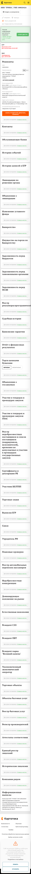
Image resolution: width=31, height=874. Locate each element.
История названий (8, 80)
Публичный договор (22, 826)
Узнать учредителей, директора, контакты (15, 113)
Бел (27, 70)
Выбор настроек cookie (15, 837)
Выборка (16, 17)
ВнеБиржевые (16, 367)
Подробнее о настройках (15, 859)
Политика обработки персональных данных (15, 834)
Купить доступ (22, 34)
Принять (15, 864)
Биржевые (7, 367)
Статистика (4, 826)
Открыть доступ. (22, 119)
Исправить (7, 17)
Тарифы (10, 830)
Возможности (5, 823)
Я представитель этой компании (13, 24)
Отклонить (15, 869)
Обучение (19, 823)
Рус (24, 70)
